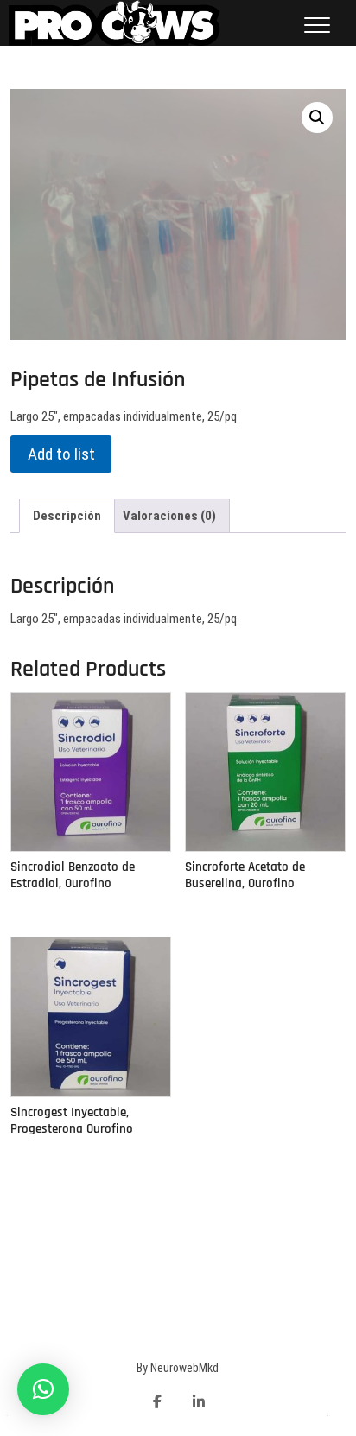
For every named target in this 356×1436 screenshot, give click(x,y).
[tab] (67, 516)
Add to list (61, 454)
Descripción (67, 516)
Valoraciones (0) (169, 516)
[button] (43, 1389)
